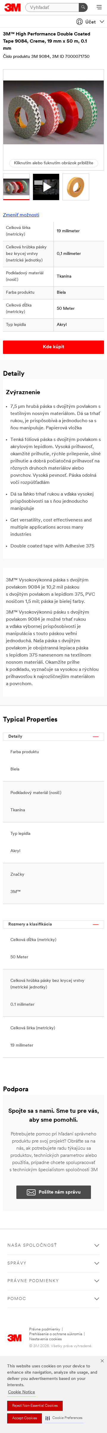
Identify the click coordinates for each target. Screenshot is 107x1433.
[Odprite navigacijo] (99, 7)
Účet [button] (90, 22)
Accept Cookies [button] (24, 1418)
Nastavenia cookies (45, 1339)
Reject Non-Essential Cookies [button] (35, 1406)
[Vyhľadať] (83, 7)
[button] (64, 1418)
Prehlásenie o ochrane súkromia (55, 1334)
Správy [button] (17, 1263)
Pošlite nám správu (60, 1192)
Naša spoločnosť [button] (32, 1245)
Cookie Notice (21, 1392)
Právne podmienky (44, 1329)
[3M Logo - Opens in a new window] (12, 7)
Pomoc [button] (16, 1299)
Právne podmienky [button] (33, 1281)
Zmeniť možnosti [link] (21, 215)
